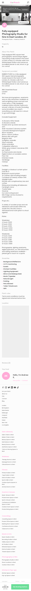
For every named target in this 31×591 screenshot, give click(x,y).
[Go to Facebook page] (3, 387)
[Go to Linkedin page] (12, 387)
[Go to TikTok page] (18, 387)
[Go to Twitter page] (9, 387)
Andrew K (22, 39)
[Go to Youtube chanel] (15, 387)
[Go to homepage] (15, 2)
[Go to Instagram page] (6, 387)
